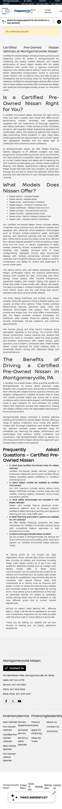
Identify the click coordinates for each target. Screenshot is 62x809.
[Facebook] (6, 701)
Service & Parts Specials (23, 741)
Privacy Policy (23, 786)
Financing (39, 716)
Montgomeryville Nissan (11, 786)
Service (23, 716)
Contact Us (16, 668)
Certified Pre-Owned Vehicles (10, 738)
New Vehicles (10, 721)
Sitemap (39, 786)
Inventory (10, 716)
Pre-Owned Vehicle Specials (9, 757)
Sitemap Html (48, 786)
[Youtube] (19, 701)
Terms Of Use (31, 786)
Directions (52, 731)
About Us (52, 721)
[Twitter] (13, 701)
